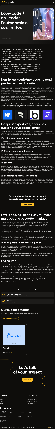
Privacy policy (12, 427)
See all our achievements (10, 318)
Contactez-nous (27, 204)
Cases (1, 401)
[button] (35, 2)
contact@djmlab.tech (33, 401)
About (1, 399)
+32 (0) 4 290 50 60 (32, 399)
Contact (2, 403)
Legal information (21, 427)
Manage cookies (30, 427)
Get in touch (27, 379)
